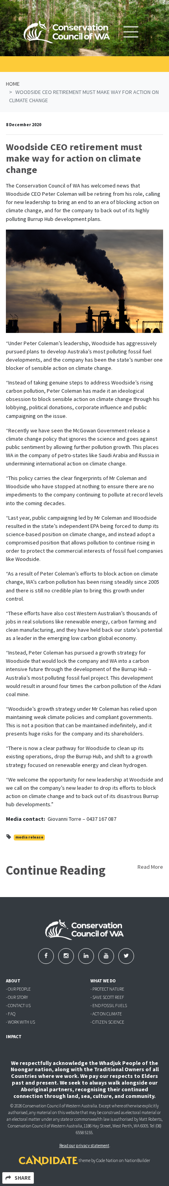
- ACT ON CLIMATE (106, 1014)
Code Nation (107, 1161)
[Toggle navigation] (130, 31)
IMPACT (14, 1036)
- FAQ (10, 1014)
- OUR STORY (17, 997)
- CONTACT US (18, 1005)
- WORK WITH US (20, 1022)
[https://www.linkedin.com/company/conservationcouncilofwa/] (86, 955)
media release (29, 837)
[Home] (67, 32)
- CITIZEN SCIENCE (107, 1022)
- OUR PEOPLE (18, 989)
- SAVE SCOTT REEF (107, 997)
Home (13, 83)
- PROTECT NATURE (107, 989)
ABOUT (13, 981)
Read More (150, 866)
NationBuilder (137, 1161)
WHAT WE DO (103, 981)
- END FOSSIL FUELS (108, 1005)
